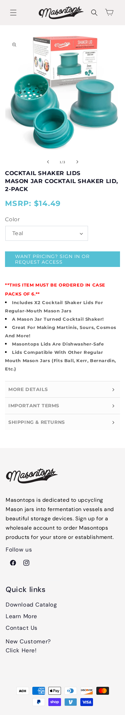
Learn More (21, 616)
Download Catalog (31, 604)
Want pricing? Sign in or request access (52, 259)
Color (12, 219)
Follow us (19, 550)
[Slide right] (77, 162)
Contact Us (22, 627)
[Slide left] (48, 162)
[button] (13, 12)
